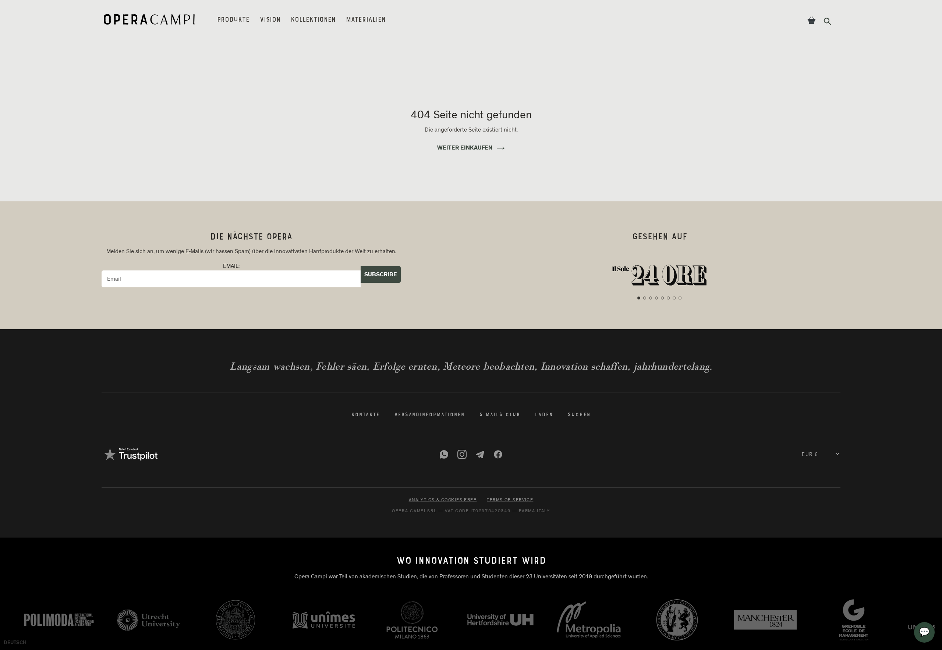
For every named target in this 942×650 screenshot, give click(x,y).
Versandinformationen (429, 415)
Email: (231, 266)
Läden (544, 415)
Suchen (579, 415)
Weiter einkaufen (464, 148)
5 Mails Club (500, 415)
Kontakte (365, 415)
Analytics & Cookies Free (443, 500)
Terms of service (510, 500)
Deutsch (15, 642)
